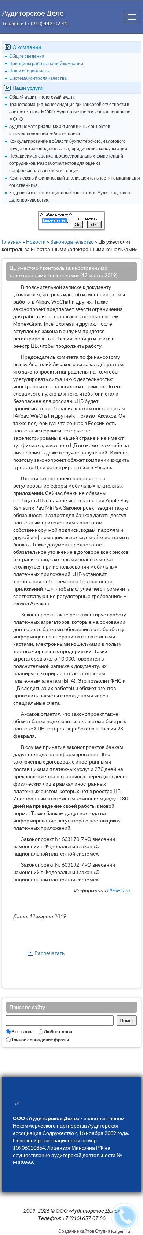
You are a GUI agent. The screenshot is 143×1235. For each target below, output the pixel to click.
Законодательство (72, 241)
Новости (36, 241)
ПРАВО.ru (118, 890)
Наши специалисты (29, 71)
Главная (12, 241)
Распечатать (49, 953)
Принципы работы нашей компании (46, 63)
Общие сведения (26, 56)
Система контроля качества (38, 78)
